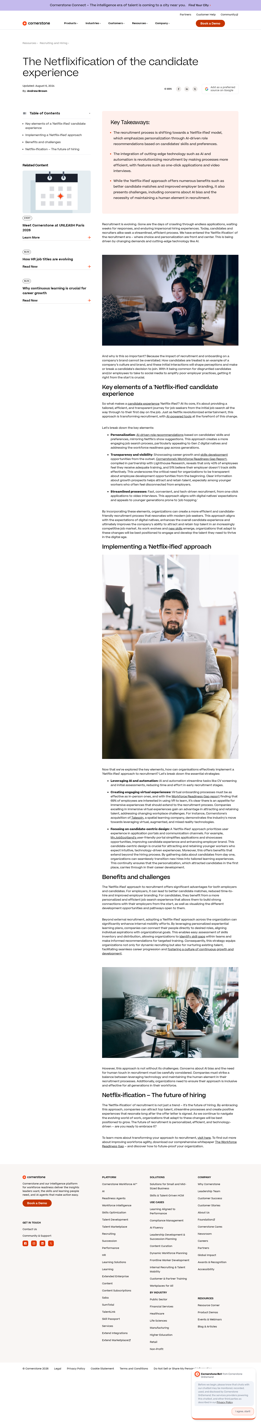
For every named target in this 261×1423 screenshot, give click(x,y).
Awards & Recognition (212, 1262)
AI (103, 1191)
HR (104, 1255)
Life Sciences (158, 1321)
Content (107, 1283)
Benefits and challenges (43, 142)
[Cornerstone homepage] (57, 1177)
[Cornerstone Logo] (36, 23)
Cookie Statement (102, 1369)
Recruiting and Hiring (53, 43)
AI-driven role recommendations (160, 435)
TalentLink (108, 1312)
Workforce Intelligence (116, 1205)
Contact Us (30, 1229)
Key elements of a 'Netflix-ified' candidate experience (55, 126)
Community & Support (37, 1236)
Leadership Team (209, 1191)
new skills (175, 528)
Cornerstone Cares (210, 1227)
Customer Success (210, 1198)
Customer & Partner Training (168, 1279)
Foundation (205, 1220)
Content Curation (161, 1246)
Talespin (137, 818)
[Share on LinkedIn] (186, 89)
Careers (203, 1241)
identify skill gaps (192, 936)
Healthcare (157, 1314)
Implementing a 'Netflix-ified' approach (53, 135)
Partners (185, 14)
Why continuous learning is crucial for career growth (55, 280)
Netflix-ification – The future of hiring (52, 149)
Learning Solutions (114, 1262)
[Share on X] (195, 89)
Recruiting (109, 1234)
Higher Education (161, 1335)
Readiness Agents (114, 1198)
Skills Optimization (114, 1212)
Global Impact (207, 1255)
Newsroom (205, 1234)
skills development (214, 455)
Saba (105, 1298)
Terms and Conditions (134, 1369)
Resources (29, 43)
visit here (204, 1138)
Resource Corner (209, 1305)
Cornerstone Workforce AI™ (119, 1184)
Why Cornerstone (209, 1184)
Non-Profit (156, 1349)
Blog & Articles (207, 1326)
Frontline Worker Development (169, 1260)
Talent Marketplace (114, 1227)
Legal (57, 1369)
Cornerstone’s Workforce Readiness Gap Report (191, 459)
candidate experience (143, 404)
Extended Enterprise (115, 1276)
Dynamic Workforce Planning (168, 1253)
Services (107, 1326)
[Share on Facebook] (178, 89)
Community (228, 14)
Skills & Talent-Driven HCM (167, 1195)
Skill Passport (111, 1319)
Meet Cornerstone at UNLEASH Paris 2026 (53, 170)
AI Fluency (156, 1228)
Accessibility (206, 1269)
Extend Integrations (115, 1333)
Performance (110, 1248)
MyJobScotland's (124, 838)
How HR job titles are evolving (44, 249)
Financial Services (161, 1306)
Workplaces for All (161, 1286)
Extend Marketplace (115, 1340)
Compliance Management (166, 1220)
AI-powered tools (179, 416)
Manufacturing (159, 1328)
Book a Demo (210, 23)
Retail (153, 1342)
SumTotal (108, 1305)
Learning (107, 1269)
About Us (204, 1212)
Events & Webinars (210, 1319)
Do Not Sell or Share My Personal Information (183, 1369)
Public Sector (158, 1299)
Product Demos (208, 1312)
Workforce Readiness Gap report (196, 796)
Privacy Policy (76, 1369)
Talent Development (115, 1220)
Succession (109, 1241)
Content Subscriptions (116, 1290)
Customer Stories (209, 1205)
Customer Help (206, 14)
